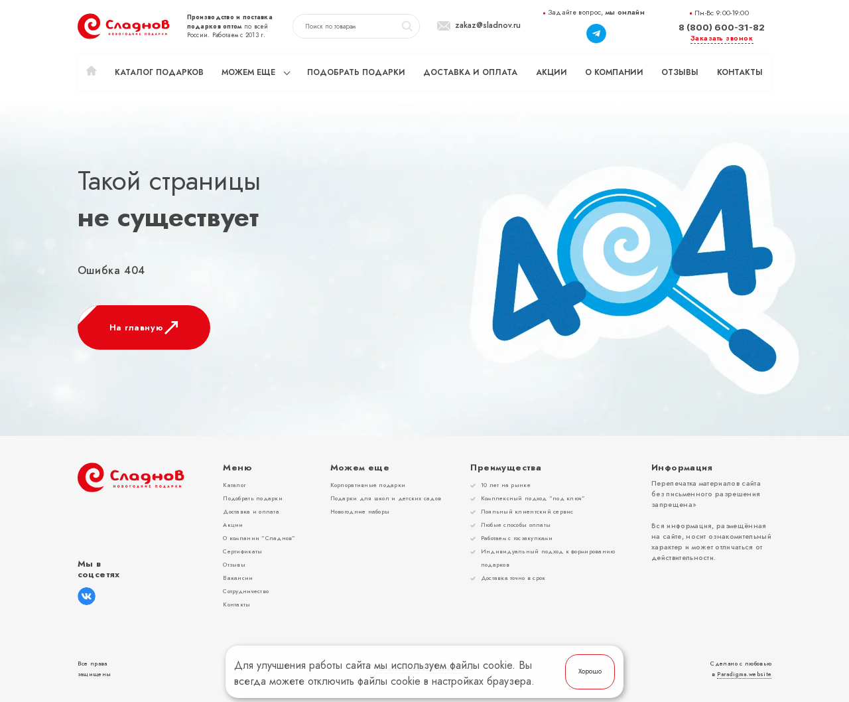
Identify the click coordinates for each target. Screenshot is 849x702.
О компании (614, 72)
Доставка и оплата (470, 72)
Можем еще (248, 72)
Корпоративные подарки (368, 484)
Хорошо (590, 671)
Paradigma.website (744, 674)
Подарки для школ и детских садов (386, 498)
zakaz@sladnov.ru (488, 26)
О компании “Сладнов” (259, 537)
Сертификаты (242, 551)
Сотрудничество (246, 591)
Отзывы (679, 72)
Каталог (234, 484)
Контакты (740, 72)
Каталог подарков (159, 72)
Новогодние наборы (360, 511)
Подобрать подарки (356, 72)
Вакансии (238, 577)
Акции (551, 72)
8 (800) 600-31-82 (722, 27)
